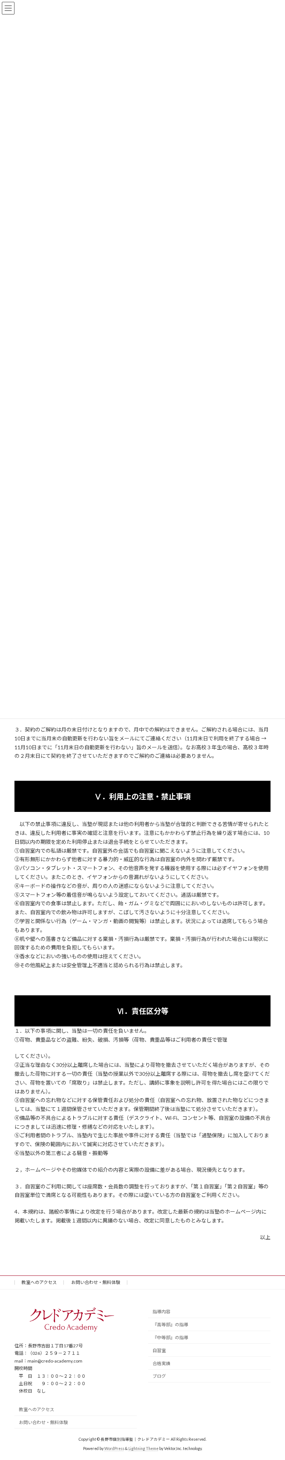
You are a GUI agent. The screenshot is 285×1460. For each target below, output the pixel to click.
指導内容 (161, 1311)
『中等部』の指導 (170, 1337)
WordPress (114, 1448)
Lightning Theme (143, 1448)
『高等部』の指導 (170, 1324)
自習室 (159, 1350)
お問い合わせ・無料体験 (95, 1282)
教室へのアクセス (39, 1282)
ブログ (159, 1376)
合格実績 (161, 1363)
